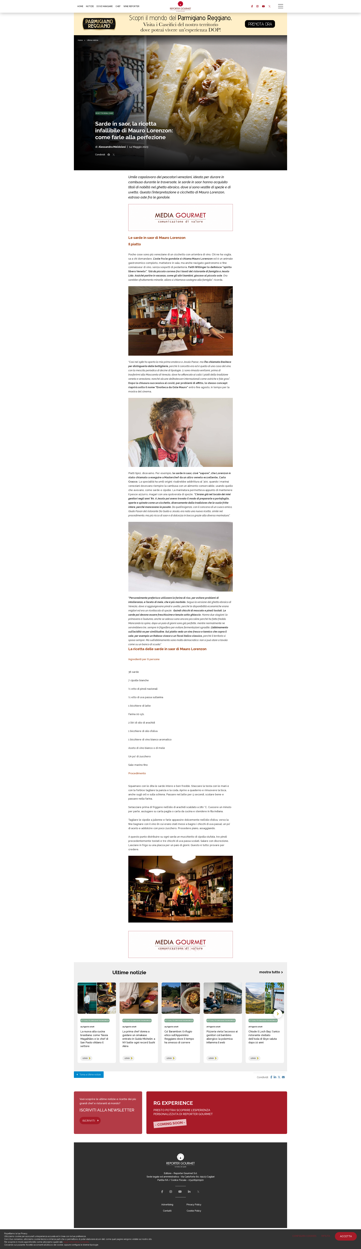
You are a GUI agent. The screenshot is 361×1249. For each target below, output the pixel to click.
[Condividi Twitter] (114, 155)
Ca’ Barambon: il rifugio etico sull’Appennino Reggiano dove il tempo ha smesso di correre (179, 1037)
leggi (85, 1058)
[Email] (283, 1077)
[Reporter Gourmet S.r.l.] (180, 6)
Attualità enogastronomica (95, 1020)
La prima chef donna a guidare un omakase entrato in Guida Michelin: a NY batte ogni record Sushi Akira (138, 1039)
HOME (80, 6)
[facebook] (252, 6)
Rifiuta (325, 1236)
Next (277, 1013)
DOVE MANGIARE (105, 6)
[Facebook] (271, 1077)
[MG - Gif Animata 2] (180, 217)
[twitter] (269, 6)
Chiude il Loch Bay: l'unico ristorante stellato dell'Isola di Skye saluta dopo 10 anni (264, 1037)
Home (80, 40)
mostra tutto (269, 972)
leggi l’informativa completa (76, 1242)
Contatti (167, 1210)
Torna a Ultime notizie (89, 1074)
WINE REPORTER (131, 6)
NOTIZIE (90, 6)
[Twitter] (279, 1077)
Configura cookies (304, 1236)
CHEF (118, 6)
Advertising (167, 1204)
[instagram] (257, 6)
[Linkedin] (275, 1077)
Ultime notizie (92, 40)
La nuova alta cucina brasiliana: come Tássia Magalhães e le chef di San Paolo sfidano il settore (94, 1039)
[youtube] (263, 6)
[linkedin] (189, 1191)
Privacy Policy (193, 1204)
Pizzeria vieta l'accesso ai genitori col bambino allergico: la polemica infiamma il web (222, 1037)
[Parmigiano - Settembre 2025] (180, 24)
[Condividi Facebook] (109, 155)
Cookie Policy (194, 1210)
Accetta (346, 1236)
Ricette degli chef (104, 113)
